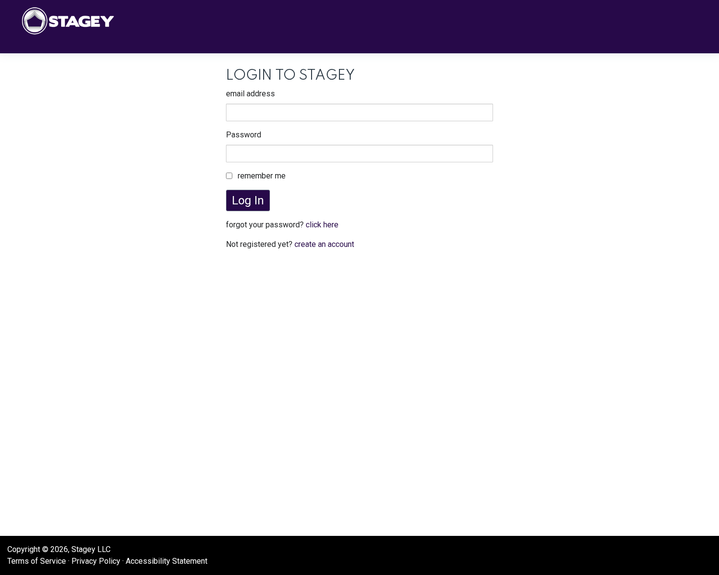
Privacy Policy (95, 561)
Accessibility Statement (166, 561)
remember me (262, 175)
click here (322, 224)
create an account (324, 244)
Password (243, 134)
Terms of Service (36, 561)
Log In (248, 200)
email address (250, 93)
